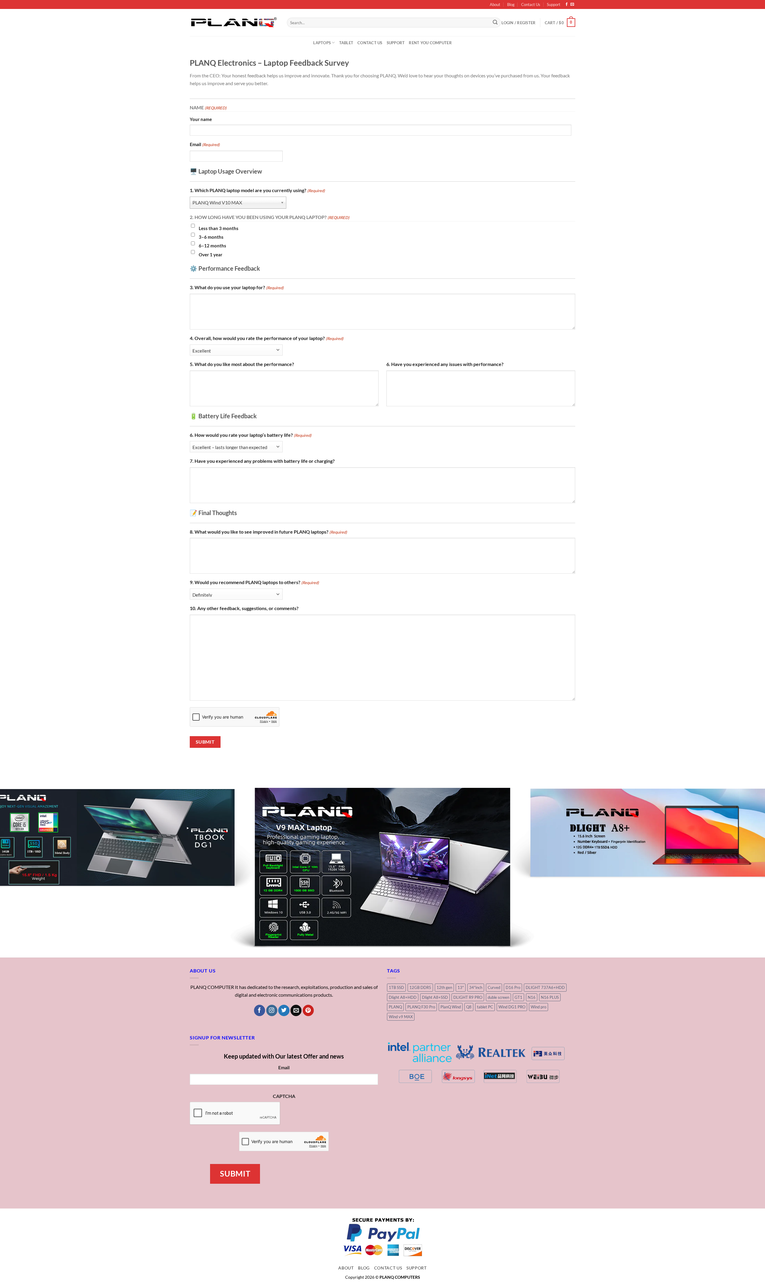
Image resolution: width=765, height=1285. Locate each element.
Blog (511, 4)
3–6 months (211, 237)
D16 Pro (513, 919)
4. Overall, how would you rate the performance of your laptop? (266, 338)
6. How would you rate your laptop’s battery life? (250, 435)
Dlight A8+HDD (403, 928)
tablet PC (485, 938)
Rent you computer (430, 42)
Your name (201, 119)
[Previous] (22, 834)
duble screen (498, 928)
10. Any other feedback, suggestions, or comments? (244, 608)
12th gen (444, 919)
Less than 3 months (218, 228)
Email (205, 144)
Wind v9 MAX (401, 948)
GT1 (518, 928)
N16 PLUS (550, 928)
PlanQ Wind (450, 938)
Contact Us (530, 4)
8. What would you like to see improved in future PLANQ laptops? (268, 531)
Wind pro (538, 938)
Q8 (469, 938)
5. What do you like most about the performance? (242, 364)
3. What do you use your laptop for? (237, 287)
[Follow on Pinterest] (308, 942)
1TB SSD (396, 919)
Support (553, 4)
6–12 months (212, 245)
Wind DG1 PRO (511, 938)
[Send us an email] (572, 4)
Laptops (322, 42)
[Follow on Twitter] (283, 942)
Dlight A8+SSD (435, 928)
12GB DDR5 (420, 919)
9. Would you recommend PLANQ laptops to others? (254, 582)
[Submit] (495, 23)
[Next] (742, 834)
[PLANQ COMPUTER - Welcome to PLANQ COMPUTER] (234, 22)
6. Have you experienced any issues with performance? (445, 364)
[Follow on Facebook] (566, 4)
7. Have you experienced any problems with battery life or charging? (262, 461)
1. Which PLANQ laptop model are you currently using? (257, 190)
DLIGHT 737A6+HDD (545, 919)
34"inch (475, 919)
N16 (532, 928)
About (495, 4)
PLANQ (395, 938)
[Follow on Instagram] (271, 942)
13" (461, 919)
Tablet (346, 42)
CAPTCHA (284, 1028)
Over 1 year (210, 254)
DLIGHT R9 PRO (467, 928)
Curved (494, 919)
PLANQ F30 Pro (421, 938)
